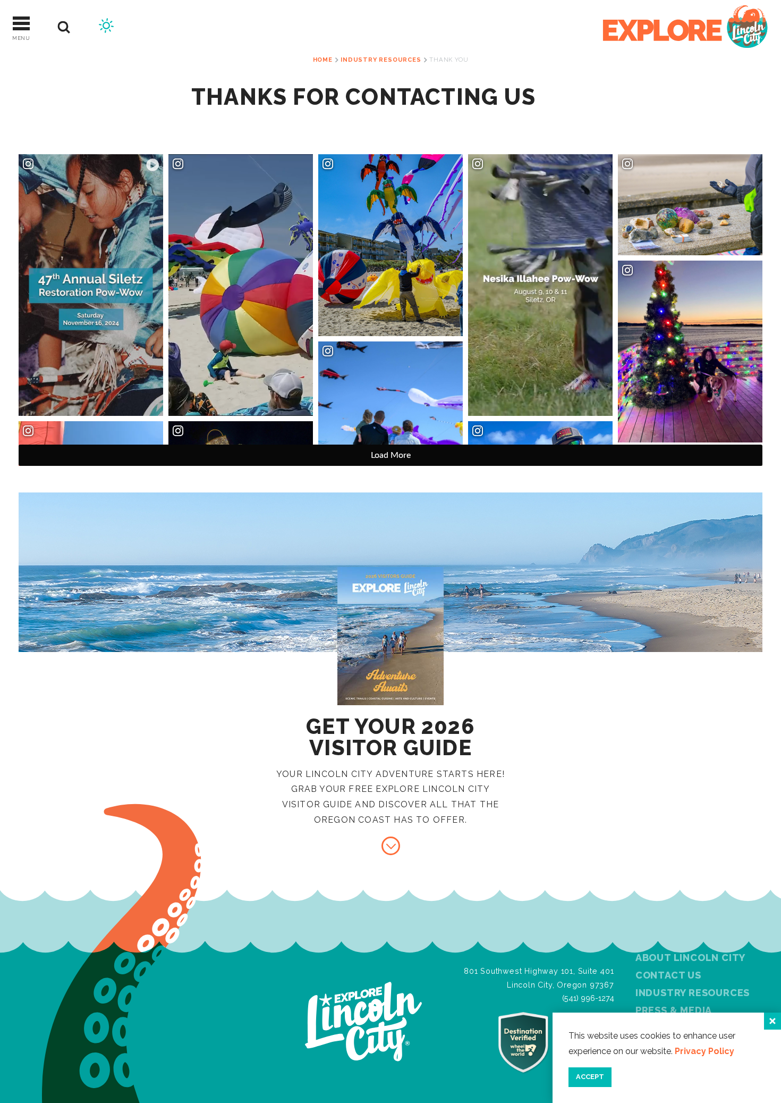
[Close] (772, 1021)
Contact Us (668, 975)
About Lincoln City (690, 957)
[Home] (685, 27)
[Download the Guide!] (390, 846)
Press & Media (673, 1010)
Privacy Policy (704, 1051)
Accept (590, 1077)
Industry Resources (692, 992)
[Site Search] (64, 27)
